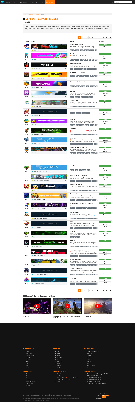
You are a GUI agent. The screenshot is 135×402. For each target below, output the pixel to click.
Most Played (29, 353)
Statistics (28, 376)
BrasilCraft (73, 129)
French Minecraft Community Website (96, 383)
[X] (112, 2)
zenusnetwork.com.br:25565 (40, 218)
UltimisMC (59, 374)
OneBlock (59, 353)
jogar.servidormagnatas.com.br (41, 265)
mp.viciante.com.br (38, 246)
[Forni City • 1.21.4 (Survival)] (49, 74)
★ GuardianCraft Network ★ (78, 82)
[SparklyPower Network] (49, 46)
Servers (27, 22)
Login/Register (25, 2)
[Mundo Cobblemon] (49, 111)
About (41, 2)
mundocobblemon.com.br (39, 115)
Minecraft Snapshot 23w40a (94, 379)
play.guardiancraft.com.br (39, 87)
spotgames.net (37, 125)
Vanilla (58, 363)
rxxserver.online (37, 227)
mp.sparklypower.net (38, 50)
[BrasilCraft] (49, 130)
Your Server (51, 2)
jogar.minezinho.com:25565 (40, 171)
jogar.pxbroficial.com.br (39, 199)
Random (28, 357)
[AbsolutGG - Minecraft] (49, 251)
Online (105, 44)
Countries (37, 14)
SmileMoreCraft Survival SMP (64, 379)
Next (110, 37)
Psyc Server (87, 316)
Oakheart (59, 381)
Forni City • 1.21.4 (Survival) (78, 72)
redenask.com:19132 (38, 283)
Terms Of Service (30, 381)
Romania (89, 355)
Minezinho (73, 166)
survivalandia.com (37, 106)
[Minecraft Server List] (2, 2)
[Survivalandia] (49, 102)
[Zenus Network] (49, 214)
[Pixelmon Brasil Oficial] (49, 195)
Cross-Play (59, 361)
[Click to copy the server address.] (65, 50)
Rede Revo (73, 54)
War (58, 359)
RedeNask (73, 278)
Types (27, 365)
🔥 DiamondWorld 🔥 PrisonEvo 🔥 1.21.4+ (67, 378)
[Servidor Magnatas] (49, 261)
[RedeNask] (49, 279)
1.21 (106, 226)
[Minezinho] (49, 167)
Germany (89, 367)
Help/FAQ (34, 2)
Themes (28, 367)
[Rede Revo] (49, 55)
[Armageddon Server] (49, 65)
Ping (27, 363)
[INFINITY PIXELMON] (49, 186)
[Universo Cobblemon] (49, 270)
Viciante (72, 241)
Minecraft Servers (28, 14)
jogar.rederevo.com (38, 59)
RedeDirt (72, 231)
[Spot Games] (49, 121)
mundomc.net (36, 96)
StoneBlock (59, 357)
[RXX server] (49, 223)
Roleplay (59, 365)
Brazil (88, 359)
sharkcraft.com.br (37, 143)
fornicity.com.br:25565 (38, 78)
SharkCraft (73, 138)
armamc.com (36, 68)
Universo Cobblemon (76, 269)
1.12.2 (105, 188)
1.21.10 (105, 58)
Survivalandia (74, 100)
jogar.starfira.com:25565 (39, 208)
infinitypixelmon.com (38, 190)
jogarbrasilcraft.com (38, 134)
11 (106, 37)
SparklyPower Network (76, 44)
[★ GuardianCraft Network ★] (49, 83)
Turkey (88, 357)
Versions (28, 361)
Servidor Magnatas (75, 259)
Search (16, 2)
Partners (28, 379)
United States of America (93, 351)
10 (103, 37)
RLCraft (58, 355)
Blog (27, 378)
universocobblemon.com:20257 (41, 274)
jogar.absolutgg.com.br (39, 255)
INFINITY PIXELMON (76, 184)
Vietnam (89, 363)
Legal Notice (99, 398)
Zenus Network (74, 212)
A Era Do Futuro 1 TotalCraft (78, 175)
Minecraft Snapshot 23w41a (94, 377)
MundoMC (73, 91)
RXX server (73, 222)
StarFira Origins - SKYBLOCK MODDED (81, 203)
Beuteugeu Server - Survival (78, 147)
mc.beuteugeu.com (38, 153)
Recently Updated (30, 355)
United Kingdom (91, 365)
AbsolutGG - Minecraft (76, 250)
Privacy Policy (29, 383)
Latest (27, 351)
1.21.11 (105, 114)
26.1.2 (105, 86)
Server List (8, 2)
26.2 (106, 48)
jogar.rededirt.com (37, 237)
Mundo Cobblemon (75, 110)
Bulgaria (89, 361)
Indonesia (89, 353)
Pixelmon (59, 351)
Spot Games (73, 119)
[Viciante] (49, 242)
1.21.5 (105, 67)
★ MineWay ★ (27, 316)
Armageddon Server (76, 63)
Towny (58, 367)
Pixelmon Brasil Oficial (76, 194)
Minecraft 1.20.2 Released (93, 381)
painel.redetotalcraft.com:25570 (41, 180)
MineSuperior (60, 376)
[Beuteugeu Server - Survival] (49, 149)
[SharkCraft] (49, 139)
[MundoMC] (49, 93)
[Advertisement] (67, 9)
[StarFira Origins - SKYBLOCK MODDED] (49, 205)
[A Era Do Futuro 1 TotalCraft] (49, 177)
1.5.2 (106, 179)
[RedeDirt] (49, 233)
